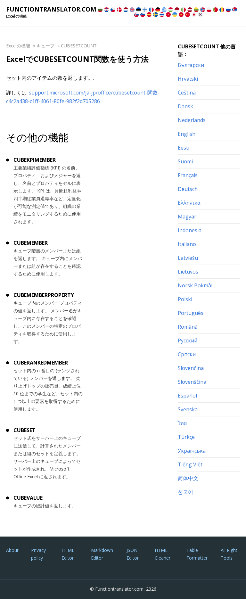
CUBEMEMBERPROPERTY (43, 295)
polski (185, 299)
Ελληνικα (189, 202)
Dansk (185, 106)
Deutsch (188, 189)
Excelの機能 (18, 46)
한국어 (185, 492)
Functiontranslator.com (51, 9)
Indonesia (189, 230)
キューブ (45, 46)
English (186, 133)
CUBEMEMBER (30, 242)
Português (190, 312)
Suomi (185, 161)
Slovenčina (191, 368)
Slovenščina (192, 381)
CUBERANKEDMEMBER (40, 362)
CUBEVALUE (28, 497)
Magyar (187, 216)
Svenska (188, 409)
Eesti (183, 147)
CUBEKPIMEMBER (34, 159)
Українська (192, 450)
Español (187, 395)
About (12, 550)
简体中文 (188, 478)
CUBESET (24, 430)
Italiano (187, 244)
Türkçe (186, 436)
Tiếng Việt (190, 464)
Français (188, 175)
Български (191, 65)
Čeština (187, 92)
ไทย (182, 423)
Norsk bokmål (195, 285)
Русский (187, 340)
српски (187, 354)
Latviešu (188, 257)
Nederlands (192, 120)
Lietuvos (188, 271)
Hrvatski (188, 78)
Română (188, 326)
